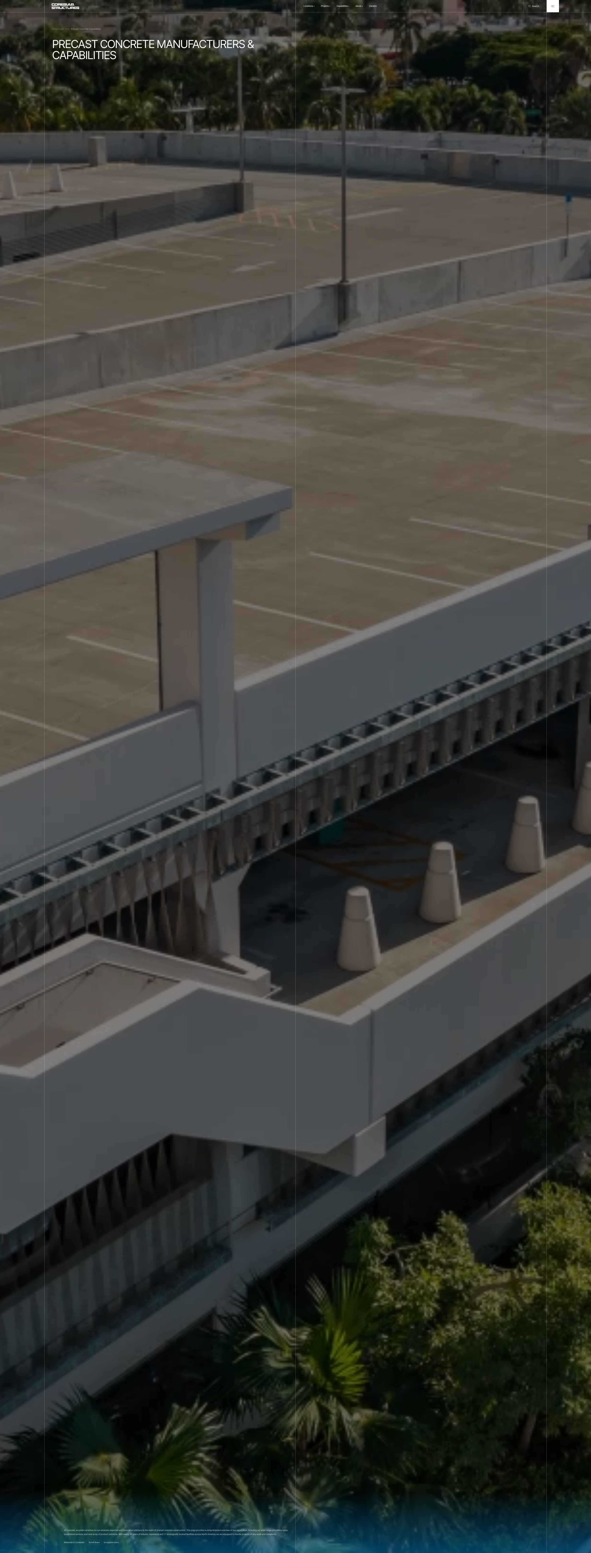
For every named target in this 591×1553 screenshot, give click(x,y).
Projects (325, 6)
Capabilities (342, 6)
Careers (373, 6)
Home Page (58, 29)
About (358, 6)
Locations (308, 6)
